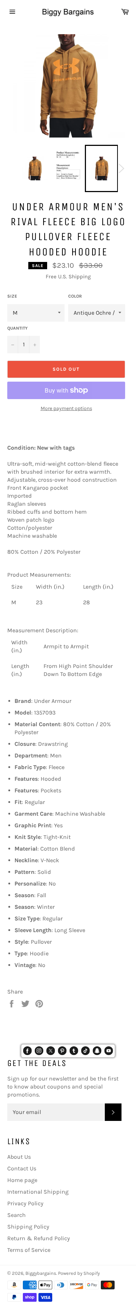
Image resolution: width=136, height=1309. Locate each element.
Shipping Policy (28, 1226)
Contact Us (21, 1168)
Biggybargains (40, 1273)
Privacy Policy (25, 1203)
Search (16, 1214)
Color (75, 296)
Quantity (17, 328)
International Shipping (38, 1191)
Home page (22, 1180)
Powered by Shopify (79, 1273)
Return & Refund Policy (38, 1238)
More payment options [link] (66, 408)
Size (12, 296)
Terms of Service (28, 1249)
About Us (19, 1156)
